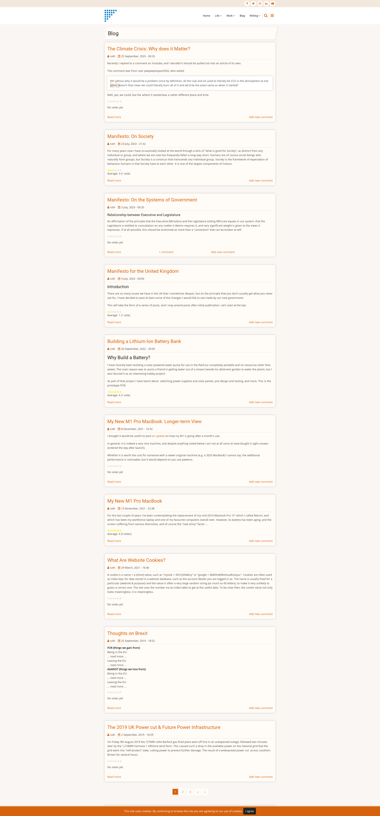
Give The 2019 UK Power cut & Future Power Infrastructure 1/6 (108, 761)
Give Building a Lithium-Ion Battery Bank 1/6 (108, 392)
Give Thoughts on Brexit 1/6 (108, 692)
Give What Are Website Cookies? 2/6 (111, 598)
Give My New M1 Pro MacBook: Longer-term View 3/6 (113, 466)
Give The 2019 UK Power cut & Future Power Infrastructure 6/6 (120, 761)
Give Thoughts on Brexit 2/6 (111, 692)
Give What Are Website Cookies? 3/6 (113, 598)
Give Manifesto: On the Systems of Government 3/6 (113, 236)
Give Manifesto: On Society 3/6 (113, 170)
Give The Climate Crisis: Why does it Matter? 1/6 (108, 101)
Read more (114, 117)
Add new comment (261, 117)
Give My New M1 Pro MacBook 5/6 (118, 530)
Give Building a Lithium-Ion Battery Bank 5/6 (118, 392)
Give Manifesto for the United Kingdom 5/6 (118, 312)
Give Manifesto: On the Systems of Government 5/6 (118, 236)
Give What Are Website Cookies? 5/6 (118, 598)
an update (158, 436)
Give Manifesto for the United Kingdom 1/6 (108, 312)
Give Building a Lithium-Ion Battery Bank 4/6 (115, 392)
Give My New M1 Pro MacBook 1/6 (108, 530)
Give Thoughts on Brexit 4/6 (115, 692)
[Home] (111, 15)
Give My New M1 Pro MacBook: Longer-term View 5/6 (118, 466)
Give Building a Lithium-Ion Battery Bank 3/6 (113, 392)
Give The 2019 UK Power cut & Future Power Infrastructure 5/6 (118, 761)
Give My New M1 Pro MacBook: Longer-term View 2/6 (111, 466)
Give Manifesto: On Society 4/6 (115, 170)
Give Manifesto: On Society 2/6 (111, 170)
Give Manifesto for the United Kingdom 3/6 (113, 312)
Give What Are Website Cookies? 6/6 (120, 598)
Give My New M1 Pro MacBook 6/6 (120, 530)
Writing (254, 15)
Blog (242, 15)
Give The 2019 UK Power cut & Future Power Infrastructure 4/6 (115, 761)
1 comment (166, 252)
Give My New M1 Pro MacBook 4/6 (115, 530)
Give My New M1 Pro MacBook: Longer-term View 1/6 (108, 466)
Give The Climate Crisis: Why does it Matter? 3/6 (113, 101)
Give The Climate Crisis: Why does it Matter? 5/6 (118, 101)
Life (217, 15)
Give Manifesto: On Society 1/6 (108, 170)
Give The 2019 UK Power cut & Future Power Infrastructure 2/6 (111, 761)
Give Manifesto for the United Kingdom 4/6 (115, 312)
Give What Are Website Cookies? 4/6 (115, 598)
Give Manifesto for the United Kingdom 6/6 (120, 312)
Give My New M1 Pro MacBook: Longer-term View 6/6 (120, 466)
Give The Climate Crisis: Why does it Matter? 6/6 (120, 101)
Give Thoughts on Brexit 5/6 (118, 692)
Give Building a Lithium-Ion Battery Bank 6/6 (120, 392)
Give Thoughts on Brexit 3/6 (113, 692)
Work (230, 15)
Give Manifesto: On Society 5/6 (118, 170)
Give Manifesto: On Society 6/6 (120, 170)
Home (206, 15)
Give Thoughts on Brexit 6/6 (120, 692)
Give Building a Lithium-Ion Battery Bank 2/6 (111, 392)
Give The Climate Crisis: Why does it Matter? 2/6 (111, 101)
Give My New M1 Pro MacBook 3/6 (113, 530)
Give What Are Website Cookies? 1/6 (108, 598)
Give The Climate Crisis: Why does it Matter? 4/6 (115, 101)
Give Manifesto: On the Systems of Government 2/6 (111, 236)
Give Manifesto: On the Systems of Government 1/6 (108, 236)
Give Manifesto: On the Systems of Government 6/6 (120, 236)
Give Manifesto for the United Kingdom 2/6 (111, 312)
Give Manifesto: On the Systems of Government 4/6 (115, 236)
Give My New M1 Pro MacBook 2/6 (111, 530)
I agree (249, 811)
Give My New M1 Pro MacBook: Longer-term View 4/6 (115, 466)
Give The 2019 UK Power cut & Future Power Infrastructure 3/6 (113, 761)
